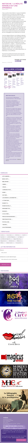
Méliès (3, 242)
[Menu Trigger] (25, 2)
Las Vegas (20, 236)
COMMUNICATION (6, 189)
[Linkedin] (17, 61)
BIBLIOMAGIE (5, 181)
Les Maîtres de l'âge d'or (6, 238)
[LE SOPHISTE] (22, 74)
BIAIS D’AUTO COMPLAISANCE (7, 72)
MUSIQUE (4, 211)
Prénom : (2, 250)
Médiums (19, 240)
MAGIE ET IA (5, 203)
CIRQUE (4, 187)
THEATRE (4, 224)
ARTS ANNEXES (5, 176)
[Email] (19, 61)
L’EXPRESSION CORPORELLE (18, 72)
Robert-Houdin (10, 242)
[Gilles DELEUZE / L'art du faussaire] (10, 76)
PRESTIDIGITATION (6, 219)
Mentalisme (12, 240)
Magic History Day (18, 238)
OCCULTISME (5, 213)
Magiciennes (4, 240)
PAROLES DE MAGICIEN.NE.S (8, 216)
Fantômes (18, 234)
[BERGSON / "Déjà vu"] (14, 75)
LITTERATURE (9, 62)
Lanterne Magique (11, 236)
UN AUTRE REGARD (6, 227)
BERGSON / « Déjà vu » (14, 72)
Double (3, 234)
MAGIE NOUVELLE (6, 205)
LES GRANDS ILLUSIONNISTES (9, 197)
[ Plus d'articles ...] (8, 86)
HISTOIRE (4, 195)
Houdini (24, 234)
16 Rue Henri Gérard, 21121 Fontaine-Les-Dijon (8, 420)
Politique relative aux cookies (18, 437)
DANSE (3, 192)
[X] (20, 61)
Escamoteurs (10, 234)
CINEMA (4, 184)
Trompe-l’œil (19, 242)
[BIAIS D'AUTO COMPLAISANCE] (5, 74)
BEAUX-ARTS (5, 178)
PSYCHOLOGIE (5, 221)
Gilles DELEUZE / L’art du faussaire (10, 72)
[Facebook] (15, 61)
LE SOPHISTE (22, 72)
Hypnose (3, 236)
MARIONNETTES (6, 208)
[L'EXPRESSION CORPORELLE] (18, 74)
